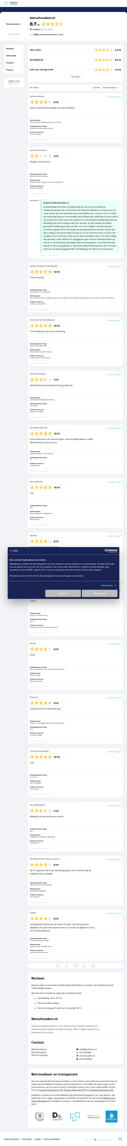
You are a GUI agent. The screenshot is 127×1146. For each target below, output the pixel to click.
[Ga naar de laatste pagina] (93, 966)
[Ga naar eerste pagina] (58, 966)
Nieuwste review (110, 87)
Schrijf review (46, 29)
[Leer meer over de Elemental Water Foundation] (111, 1116)
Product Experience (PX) (75, 1090)
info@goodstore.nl (88, 1049)
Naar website (13, 34)
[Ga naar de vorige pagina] (66, 966)
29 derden (34, 576)
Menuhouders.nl (42, 18)
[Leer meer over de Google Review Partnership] (93, 1116)
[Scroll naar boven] (120, 1139)
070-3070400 (85, 1052)
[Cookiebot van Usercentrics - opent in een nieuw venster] (106, 551)
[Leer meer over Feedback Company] (75, 1116)
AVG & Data (27, 1139)
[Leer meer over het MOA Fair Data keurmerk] (57, 1116)
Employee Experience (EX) (101, 1090)
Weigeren (63, 593)
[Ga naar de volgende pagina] (84, 966)
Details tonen (107, 585)
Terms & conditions (52, 1139)
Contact (37, 1139)
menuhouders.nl (87, 1055)
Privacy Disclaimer (11, 1139)
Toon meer (75, 77)
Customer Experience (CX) (51, 1090)
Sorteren (96, 87)
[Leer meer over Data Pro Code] (39, 1116)
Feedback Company (105, 1139)
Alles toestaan (99, 593)
